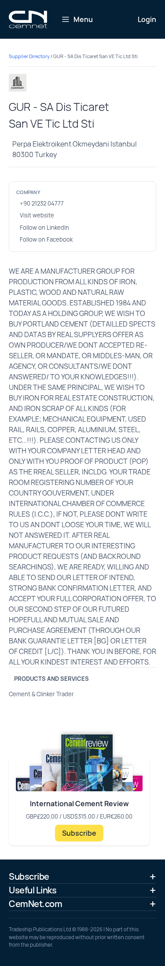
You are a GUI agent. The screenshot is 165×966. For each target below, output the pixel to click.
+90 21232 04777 (42, 203)
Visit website (37, 215)
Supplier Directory (29, 56)
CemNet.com (35, 904)
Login (147, 19)
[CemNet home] (28, 19)
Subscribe (79, 833)
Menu (83, 19)
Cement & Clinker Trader (41, 694)
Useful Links (32, 890)
